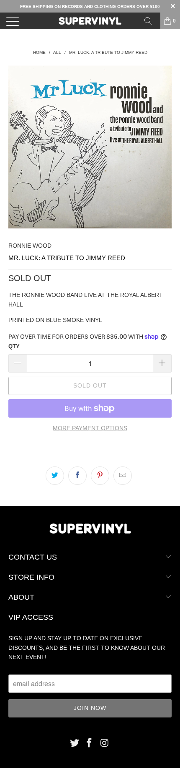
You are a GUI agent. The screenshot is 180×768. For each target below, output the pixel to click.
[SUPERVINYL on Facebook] (89, 743)
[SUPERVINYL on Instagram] (104, 743)
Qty (14, 346)
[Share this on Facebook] (77, 475)
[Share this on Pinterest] (100, 475)
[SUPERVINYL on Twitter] (74, 743)
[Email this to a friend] (122, 475)
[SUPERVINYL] (90, 21)
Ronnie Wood (29, 245)
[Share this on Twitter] (55, 475)
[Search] (151, 21)
